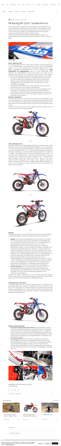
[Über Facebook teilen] (9, 390)
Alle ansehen (55, 400)
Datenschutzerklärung (10, 444)
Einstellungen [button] (40, 443)
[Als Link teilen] (17, 390)
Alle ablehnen (47, 443)
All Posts (4, 11)
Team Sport (23, 11)
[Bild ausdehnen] (15, 358)
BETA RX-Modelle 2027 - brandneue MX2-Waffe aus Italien (30, 415)
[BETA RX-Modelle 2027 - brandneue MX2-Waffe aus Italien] (30, 407)
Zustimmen (55, 443)
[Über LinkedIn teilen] (14, 390)
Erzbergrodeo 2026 (47, 414)
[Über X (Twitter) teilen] (12, 390)
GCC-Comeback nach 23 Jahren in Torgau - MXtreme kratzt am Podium (11, 415)
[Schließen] (59, 443)
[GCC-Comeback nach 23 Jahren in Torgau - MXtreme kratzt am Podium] (11, 407)
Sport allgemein (31, 11)
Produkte (17, 11)
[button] (57, 11)
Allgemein (10, 11)
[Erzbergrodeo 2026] (49, 407)
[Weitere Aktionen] (52, 19)
